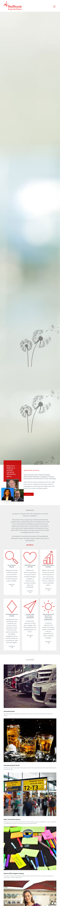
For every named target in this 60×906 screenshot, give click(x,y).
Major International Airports (12, 819)
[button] (29, 494)
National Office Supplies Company (14, 873)
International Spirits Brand (11, 765)
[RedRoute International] (13, 5)
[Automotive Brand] (30, 686)
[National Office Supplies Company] (30, 848)
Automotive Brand (9, 711)
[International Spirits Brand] (30, 740)
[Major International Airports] (30, 794)
